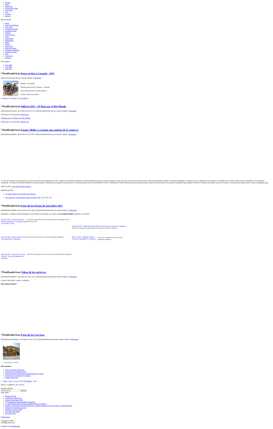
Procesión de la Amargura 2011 (15, 372)
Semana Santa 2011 (11, 377)
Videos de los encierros (33, 272)
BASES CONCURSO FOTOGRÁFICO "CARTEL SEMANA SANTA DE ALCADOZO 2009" (38, 406)
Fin (35, 381)
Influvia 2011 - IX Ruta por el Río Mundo (43, 106)
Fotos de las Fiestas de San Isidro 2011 (42, 205)
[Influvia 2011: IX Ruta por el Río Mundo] (15, 118)
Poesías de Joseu (10, 396)
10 (25, 381)
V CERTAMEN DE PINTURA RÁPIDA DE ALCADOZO (25, 404)
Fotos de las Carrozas (32, 334)
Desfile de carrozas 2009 (13, 410)
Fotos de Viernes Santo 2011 (14, 370)
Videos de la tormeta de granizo (15, 408)
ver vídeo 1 (14, 98)
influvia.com (24, 114)
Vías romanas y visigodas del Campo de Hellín (21, 198)
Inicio (5, 381)
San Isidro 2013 (10, 413)
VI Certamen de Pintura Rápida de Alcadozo (20, 402)
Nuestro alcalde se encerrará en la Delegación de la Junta (24, 374)
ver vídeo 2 (24, 98)
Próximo (29, 381)
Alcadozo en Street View (13, 398)
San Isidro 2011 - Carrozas (11, 362)
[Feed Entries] (5, 417)
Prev (10, 381)
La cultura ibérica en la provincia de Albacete (20, 194)
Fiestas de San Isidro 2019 (14, 400)
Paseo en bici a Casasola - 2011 (37, 73)
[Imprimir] (37, 78)
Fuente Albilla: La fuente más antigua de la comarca (49, 130)
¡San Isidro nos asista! (12, 411)
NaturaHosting (15, 426)
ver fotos (5, 98)
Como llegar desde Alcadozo (21, 186)
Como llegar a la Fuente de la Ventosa (18, 376)
